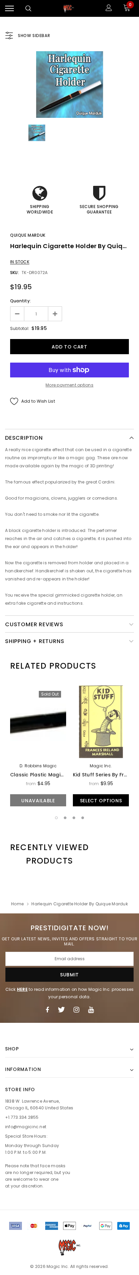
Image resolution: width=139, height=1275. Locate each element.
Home (17, 904)
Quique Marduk (28, 235)
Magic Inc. (101, 766)
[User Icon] (109, 8)
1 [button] (56, 817)
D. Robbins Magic (38, 766)
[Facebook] (47, 1010)
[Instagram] (76, 1010)
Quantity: (20, 301)
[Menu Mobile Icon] (9, 8)
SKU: (14, 272)
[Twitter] (61, 1010)
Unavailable (38, 800)
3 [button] (74, 817)
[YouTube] (91, 1010)
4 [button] (82, 817)
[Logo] (69, 8)
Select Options (101, 800)
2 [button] (65, 817)
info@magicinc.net (25, 1127)
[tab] (53, 666)
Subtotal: (19, 328)
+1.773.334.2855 (22, 1117)
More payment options (69, 385)
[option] (69, 84)
